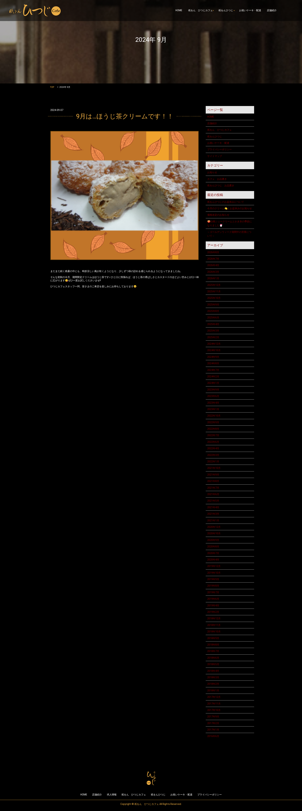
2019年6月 (213, 598)
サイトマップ (214, 156)
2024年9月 (213, 356)
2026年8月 (213, 252)
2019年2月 (213, 612)
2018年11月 (214, 625)
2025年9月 (213, 304)
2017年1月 (213, 729)
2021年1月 (213, 520)
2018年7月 (213, 651)
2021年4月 (213, 507)
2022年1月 (213, 461)
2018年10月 (214, 631)
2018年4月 (213, 670)
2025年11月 (214, 291)
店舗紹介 (272, 10)
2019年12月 (214, 566)
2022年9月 (213, 422)
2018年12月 (214, 618)
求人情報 (112, 794)
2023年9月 (213, 389)
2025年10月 (214, 298)
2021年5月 (213, 500)
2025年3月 (213, 330)
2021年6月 (213, 494)
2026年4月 (213, 265)
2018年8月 (213, 644)
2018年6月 (213, 657)
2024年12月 (214, 343)
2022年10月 (214, 415)
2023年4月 (213, 402)
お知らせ (212, 172)
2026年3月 (213, 271)
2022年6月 (213, 441)
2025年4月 (213, 324)
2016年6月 (213, 736)
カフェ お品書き (217, 179)
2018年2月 (213, 683)
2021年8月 (213, 481)
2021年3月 (213, 513)
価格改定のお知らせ (218, 214)
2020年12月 (214, 527)
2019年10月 (214, 572)
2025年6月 (213, 317)
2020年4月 (213, 559)
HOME (178, 10)
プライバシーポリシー (219, 149)
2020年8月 (213, 546)
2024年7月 (213, 370)
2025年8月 (213, 311)
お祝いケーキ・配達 (250, 10)
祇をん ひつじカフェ (200, 10)
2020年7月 (213, 553)
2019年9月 (213, 579)
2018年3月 (213, 677)
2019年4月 (213, 605)
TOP (52, 87)
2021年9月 (213, 474)
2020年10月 (214, 533)
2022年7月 (213, 435)
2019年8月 (213, 585)
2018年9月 (213, 638)
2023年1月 (213, 409)
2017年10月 (214, 710)
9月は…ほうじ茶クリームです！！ (124, 116)
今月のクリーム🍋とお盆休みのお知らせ (229, 208)
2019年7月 (213, 592)
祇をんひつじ (225, 10)
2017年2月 (213, 723)
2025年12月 (214, 285)
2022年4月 (213, 448)
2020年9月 (213, 540)
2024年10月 (214, 350)
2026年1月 (213, 278)
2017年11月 (214, 703)
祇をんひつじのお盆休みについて (225, 201)
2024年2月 (213, 376)
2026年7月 (213, 258)
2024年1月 (213, 383)
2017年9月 (213, 716)
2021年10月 (214, 468)
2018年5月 (213, 664)
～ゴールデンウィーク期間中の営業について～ (229, 234)
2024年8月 (213, 363)
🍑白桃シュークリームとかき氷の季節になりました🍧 (229, 223)
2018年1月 (213, 690)
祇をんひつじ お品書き (220, 185)
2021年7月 (213, 487)
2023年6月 (213, 396)
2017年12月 (214, 697)
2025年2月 (213, 337)
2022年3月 (213, 455)
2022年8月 (213, 428)
